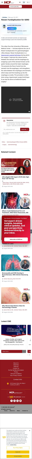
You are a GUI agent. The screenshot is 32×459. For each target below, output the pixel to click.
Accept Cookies (18, 456)
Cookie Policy (13, 444)
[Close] (29, 430)
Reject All (17, 452)
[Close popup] (28, 217)
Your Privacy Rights (18, 447)
